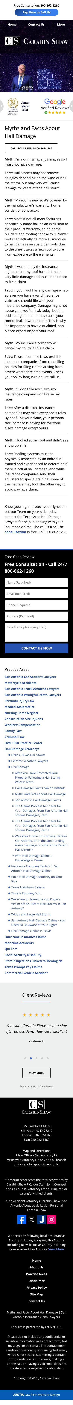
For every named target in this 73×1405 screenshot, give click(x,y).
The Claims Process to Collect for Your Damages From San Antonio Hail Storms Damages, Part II (41, 825)
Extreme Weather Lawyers (29, 761)
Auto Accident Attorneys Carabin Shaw (33, 1201)
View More (36, 1073)
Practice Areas (17, 669)
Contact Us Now (36, 648)
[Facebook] (21, 1219)
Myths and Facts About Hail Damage (40, 794)
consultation (15, 532)
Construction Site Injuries (24, 719)
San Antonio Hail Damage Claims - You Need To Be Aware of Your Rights (38, 922)
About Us (36, 1267)
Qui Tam (11, 949)
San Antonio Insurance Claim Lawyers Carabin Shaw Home (36, 41)
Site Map (36, 1294)
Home (12, 24)
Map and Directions (36, 1151)
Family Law (13, 731)
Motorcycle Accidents (20, 683)
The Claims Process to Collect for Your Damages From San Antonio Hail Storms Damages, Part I (41, 810)
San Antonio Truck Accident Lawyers (32, 689)
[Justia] (41, 1219)
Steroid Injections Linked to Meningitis (33, 961)
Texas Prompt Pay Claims (23, 967)
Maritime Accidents (19, 943)
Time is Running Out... (26, 893)
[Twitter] (31, 1219)
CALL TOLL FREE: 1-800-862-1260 (31, 148)
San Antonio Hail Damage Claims (38, 800)
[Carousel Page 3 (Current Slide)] (36, 1058)
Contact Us (36, 24)
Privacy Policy (36, 1287)
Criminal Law (15, 737)
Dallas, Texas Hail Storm (28, 755)
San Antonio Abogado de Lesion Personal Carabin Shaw (39, 1205)
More (61, 24)
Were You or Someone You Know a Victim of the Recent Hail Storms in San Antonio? (38, 903)
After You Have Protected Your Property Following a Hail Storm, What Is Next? (37, 777)
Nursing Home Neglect (21, 713)
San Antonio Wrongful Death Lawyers (33, 695)
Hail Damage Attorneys (22, 749)
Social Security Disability (23, 955)
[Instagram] (51, 1219)
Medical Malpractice (20, 707)
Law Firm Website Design (36, 1395)
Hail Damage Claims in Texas (31, 931)
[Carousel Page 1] (25, 1058)
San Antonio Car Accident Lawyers (30, 677)
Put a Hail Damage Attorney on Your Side (36, 879)
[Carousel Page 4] (42, 1058)
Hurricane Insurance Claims (25, 937)
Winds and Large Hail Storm (31, 914)
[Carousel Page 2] (31, 1058)
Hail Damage (20, 767)
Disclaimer (37, 1281)
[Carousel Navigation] (36, 1058)
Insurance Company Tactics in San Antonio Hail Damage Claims (35, 868)
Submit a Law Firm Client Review (36, 1086)
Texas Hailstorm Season (28, 887)
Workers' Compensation (22, 725)
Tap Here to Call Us (37, 12)
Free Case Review (20, 556)
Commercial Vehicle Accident (26, 973)
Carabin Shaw (49, 1378)
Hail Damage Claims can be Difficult (40, 788)
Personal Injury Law (19, 701)
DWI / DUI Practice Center (23, 743)
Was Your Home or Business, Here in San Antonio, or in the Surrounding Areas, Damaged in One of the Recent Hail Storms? (41, 843)
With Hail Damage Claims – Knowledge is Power (34, 858)
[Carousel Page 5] (48, 1058)
